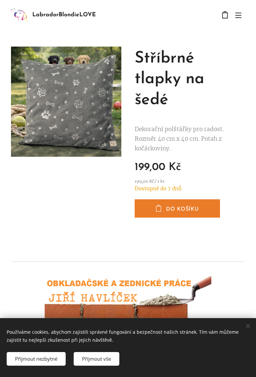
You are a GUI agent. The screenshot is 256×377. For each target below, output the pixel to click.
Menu (238, 15)
